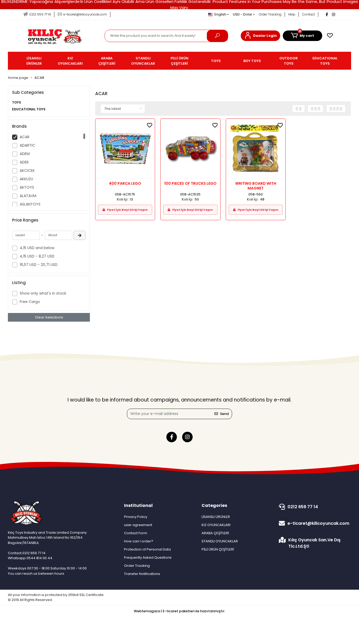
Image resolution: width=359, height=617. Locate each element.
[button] (260, 35)
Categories (214, 505)
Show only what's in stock (43, 293)
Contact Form (135, 533)
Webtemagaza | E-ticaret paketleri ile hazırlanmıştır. (179, 611)
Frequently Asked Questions (148, 557)
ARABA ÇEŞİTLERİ (215, 533)
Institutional (138, 505)
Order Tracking (270, 14)
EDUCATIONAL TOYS (28, 109)
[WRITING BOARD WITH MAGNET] (256, 149)
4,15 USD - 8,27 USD (37, 256)
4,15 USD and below (37, 247)
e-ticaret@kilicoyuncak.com (318, 523)
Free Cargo (30, 301)
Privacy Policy (135, 516)
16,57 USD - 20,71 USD (39, 264)
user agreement (138, 524)
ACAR (24, 137)
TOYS (16, 102)
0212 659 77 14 (303, 507)
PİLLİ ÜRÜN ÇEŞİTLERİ (218, 549)
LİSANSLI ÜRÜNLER (216, 516)
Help (291, 14)
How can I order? (138, 541)
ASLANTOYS (30, 204)
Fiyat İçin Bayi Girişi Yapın (127, 210)
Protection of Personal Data (147, 549)
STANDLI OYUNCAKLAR (220, 541)
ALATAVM (28, 195)
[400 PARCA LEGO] (125, 149)
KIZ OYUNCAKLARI (216, 524)
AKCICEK (27, 170)
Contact (308, 14)
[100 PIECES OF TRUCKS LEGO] (190, 149)
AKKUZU (26, 179)
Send (224, 413)
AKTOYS (27, 187)
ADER (24, 162)
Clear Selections (49, 317)
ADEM (25, 153)
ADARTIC (27, 145)
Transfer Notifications (142, 573)
